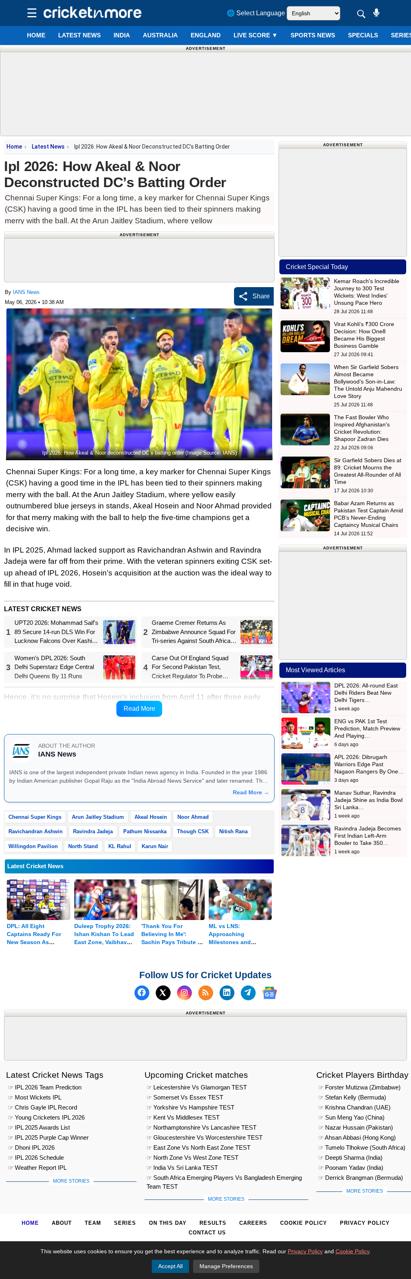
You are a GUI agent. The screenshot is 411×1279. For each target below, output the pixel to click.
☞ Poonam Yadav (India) (350, 1167)
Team (93, 1223)
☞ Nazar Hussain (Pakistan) (355, 1127)
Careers (253, 1223)
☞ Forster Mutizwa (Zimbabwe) (359, 1087)
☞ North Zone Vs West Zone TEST (192, 1157)
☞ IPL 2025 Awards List (39, 1127)
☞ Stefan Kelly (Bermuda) (352, 1097)
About (62, 1223)
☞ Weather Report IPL (37, 1167)
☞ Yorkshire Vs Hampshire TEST (190, 1107)
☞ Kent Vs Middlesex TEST (183, 1117)
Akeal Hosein (150, 817)
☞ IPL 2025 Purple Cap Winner (48, 1137)
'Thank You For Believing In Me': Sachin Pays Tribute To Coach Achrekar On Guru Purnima (172, 942)
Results (212, 1223)
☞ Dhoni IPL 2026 (31, 1147)
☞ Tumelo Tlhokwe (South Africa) (361, 1147)
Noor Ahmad (193, 817)
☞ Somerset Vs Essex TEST (184, 1097)
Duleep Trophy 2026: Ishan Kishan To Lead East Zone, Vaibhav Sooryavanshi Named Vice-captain (104, 942)
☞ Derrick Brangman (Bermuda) (360, 1177)
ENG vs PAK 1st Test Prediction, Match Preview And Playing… (367, 728)
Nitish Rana (233, 831)
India (122, 35)
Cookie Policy (303, 1223)
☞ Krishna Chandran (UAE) (354, 1107)
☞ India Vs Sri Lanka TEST (182, 1167)
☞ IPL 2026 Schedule (36, 1157)
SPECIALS (363, 35)
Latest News (48, 146)
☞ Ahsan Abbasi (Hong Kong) (357, 1137)
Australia (160, 35)
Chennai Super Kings (34, 817)
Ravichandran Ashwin (35, 831)
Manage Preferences (226, 1266)
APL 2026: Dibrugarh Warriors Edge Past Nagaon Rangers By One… (369, 764)
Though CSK (193, 831)
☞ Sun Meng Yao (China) (351, 1117)
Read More (139, 708)
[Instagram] (184, 992)
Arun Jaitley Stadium (98, 817)
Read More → (251, 792)
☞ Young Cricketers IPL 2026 (46, 1117)
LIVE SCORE (256, 35)
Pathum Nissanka (145, 831)
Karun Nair (155, 846)
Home (36, 35)
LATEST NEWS (79, 35)
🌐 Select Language (256, 13)
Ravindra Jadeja (93, 831)
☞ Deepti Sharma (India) (350, 1157)
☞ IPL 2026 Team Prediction (44, 1087)
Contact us (207, 1233)
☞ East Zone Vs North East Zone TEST (198, 1147)
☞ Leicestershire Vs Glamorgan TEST (196, 1087)
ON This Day (168, 1223)
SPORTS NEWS (313, 35)
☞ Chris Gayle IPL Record (42, 1107)
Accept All (170, 1266)
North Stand (83, 846)
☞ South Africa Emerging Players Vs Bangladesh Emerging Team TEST (224, 1178)
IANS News (26, 292)
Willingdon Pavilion (33, 846)
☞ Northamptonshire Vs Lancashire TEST (201, 1127)
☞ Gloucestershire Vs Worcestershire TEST (204, 1137)
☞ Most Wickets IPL (34, 1097)
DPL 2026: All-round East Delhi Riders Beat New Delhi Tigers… (366, 692)
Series (125, 1223)
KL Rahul (119, 846)
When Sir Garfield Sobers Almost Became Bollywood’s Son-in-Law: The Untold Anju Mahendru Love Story (368, 381)
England (206, 35)
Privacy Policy (365, 1223)
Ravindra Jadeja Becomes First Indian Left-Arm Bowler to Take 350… (367, 835)
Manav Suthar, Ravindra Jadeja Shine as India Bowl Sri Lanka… (368, 799)
